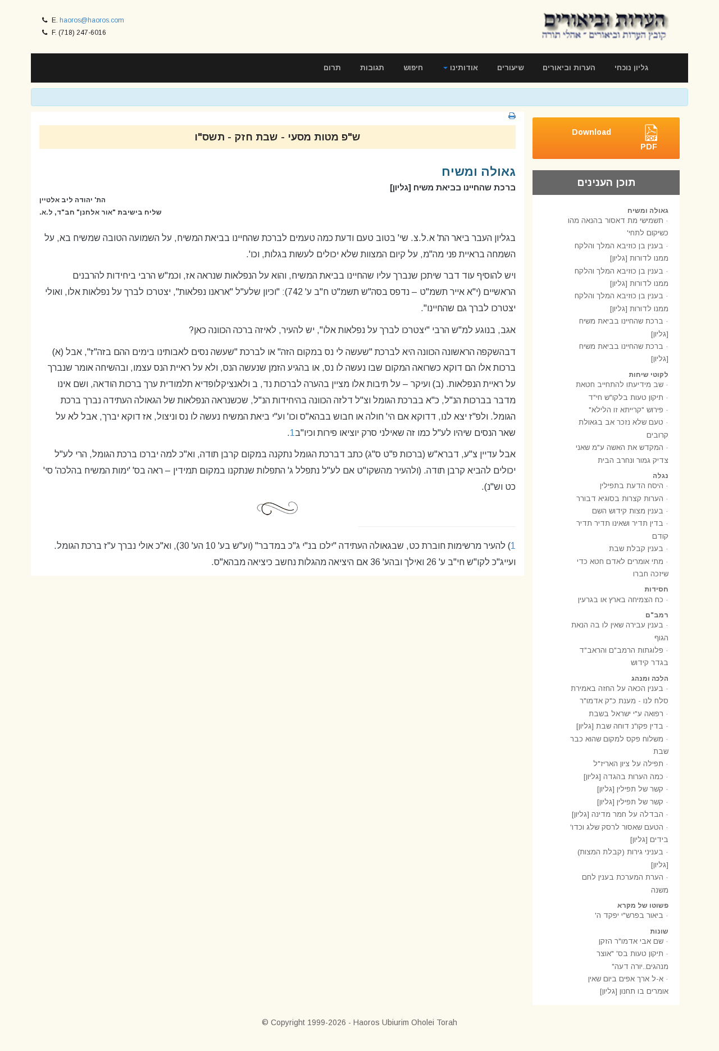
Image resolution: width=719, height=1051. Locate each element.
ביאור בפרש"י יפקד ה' (629, 915)
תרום (332, 67)
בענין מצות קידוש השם (627, 511)
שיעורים (510, 67)
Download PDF (614, 139)
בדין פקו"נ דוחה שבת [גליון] (619, 726)
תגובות (372, 67)
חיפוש (413, 67)
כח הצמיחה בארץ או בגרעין (620, 599)
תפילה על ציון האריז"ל (628, 763)
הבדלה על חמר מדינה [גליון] (617, 814)
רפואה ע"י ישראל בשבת (626, 713)
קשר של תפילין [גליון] (630, 789)
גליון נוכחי (631, 67)
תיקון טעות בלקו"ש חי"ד (625, 397)
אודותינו (463, 67)
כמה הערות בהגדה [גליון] (623, 776)
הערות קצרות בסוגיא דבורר (619, 498)
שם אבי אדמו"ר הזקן (631, 941)
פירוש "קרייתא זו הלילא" (626, 410)
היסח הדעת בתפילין (631, 485)
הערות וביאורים (569, 67)
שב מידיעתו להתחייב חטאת (619, 384)
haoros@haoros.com (92, 20)
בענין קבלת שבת (636, 548)
